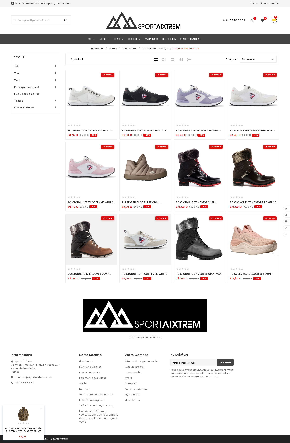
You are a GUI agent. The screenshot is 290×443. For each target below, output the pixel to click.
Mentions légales (90, 367)
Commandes (133, 372)
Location (84, 389)
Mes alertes (132, 400)
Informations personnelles (142, 361)
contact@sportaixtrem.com (33, 377)
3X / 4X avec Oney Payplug (96, 405)
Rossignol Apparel (26, 87)
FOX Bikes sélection (27, 94)
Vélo (17, 80)
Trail (17, 73)
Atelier (83, 383)
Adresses (131, 383)
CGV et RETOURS (89, 372)
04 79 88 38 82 (24, 382)
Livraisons (85, 361)
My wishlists (132, 394)
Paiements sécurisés (93, 378)
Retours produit (135, 367)
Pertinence (258, 59)
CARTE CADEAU (24, 107)
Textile (18, 100)
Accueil (20, 57)
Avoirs (129, 378)
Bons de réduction (137, 389)
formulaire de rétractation (96, 394)
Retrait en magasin (91, 400)
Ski (16, 66)
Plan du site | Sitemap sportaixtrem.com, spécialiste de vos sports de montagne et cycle (99, 416)
